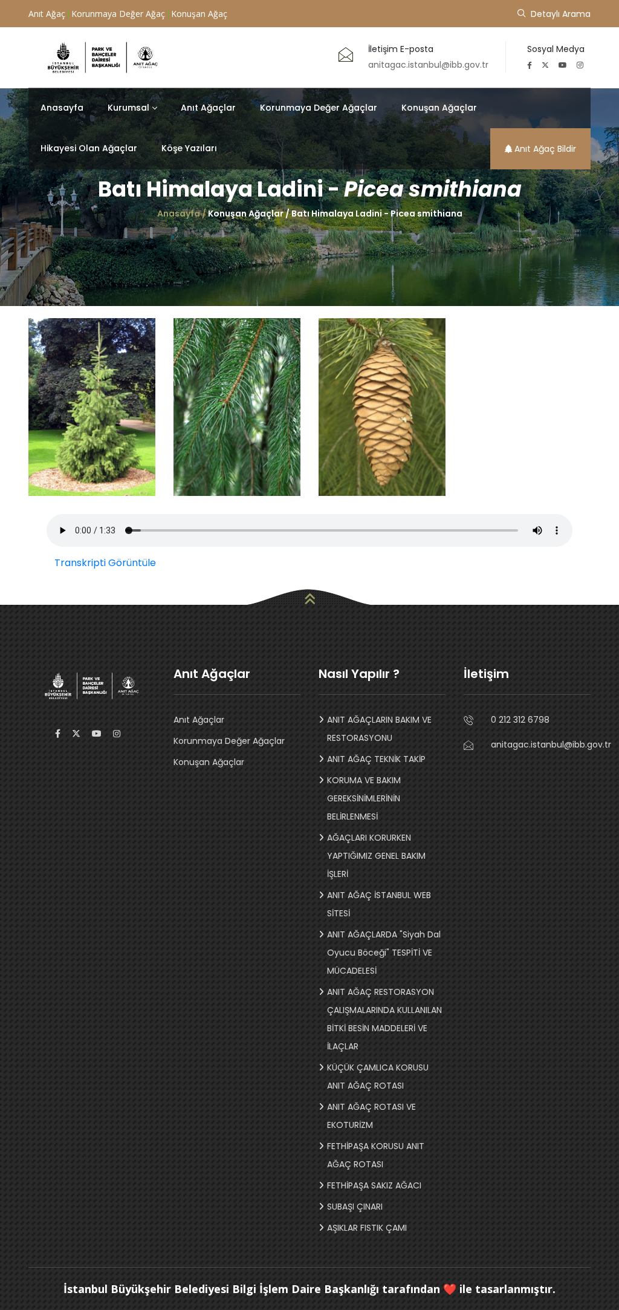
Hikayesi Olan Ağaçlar (89, 148)
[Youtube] (566, 65)
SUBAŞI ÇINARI (355, 1207)
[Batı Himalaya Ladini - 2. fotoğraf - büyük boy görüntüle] (236, 407)
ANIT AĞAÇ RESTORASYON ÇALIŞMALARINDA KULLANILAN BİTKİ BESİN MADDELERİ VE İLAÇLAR (384, 1019)
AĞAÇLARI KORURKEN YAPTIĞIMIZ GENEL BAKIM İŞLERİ (376, 856)
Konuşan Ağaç (199, 13)
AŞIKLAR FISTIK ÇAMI (367, 1228)
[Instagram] (584, 65)
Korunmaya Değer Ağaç (118, 13)
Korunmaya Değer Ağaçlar (318, 108)
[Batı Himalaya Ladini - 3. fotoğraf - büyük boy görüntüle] (382, 407)
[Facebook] (533, 65)
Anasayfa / (182, 213)
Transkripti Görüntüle (105, 563)
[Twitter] (549, 65)
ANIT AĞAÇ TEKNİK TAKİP (376, 759)
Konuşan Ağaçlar (439, 108)
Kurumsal (128, 108)
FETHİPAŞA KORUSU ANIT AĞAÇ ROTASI (375, 1155)
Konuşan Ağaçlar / (249, 213)
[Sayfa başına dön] (309, 597)
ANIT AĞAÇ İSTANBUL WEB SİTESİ (379, 904)
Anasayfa (62, 108)
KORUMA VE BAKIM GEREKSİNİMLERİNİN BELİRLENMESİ (364, 798)
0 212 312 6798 (541, 719)
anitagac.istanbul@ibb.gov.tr (541, 746)
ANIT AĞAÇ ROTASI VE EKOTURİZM (371, 1116)
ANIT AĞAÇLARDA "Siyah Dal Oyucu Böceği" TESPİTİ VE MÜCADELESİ (384, 952)
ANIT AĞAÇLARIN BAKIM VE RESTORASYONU (379, 729)
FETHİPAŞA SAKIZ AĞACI (374, 1185)
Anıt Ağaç (46, 13)
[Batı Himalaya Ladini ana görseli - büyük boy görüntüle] (91, 407)
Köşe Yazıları (189, 148)
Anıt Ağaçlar (208, 108)
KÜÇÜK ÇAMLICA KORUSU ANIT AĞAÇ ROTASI (378, 1076)
